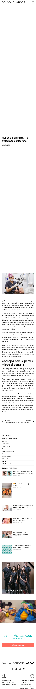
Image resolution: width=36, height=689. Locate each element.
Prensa (4, 461)
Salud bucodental (7, 464)
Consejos (4, 441)
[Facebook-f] (12, 669)
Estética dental (6, 446)
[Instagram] (20, 669)
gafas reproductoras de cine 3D (18, 375)
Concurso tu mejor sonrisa (9, 438)
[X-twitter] (16, 669)
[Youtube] (23, 669)
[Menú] (33, 2)
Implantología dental (8, 451)
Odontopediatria (6, 456)
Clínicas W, (12, 398)
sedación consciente (26, 381)
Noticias (4, 454)
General (4, 449)
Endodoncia (5, 444)
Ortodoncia (5, 459)
